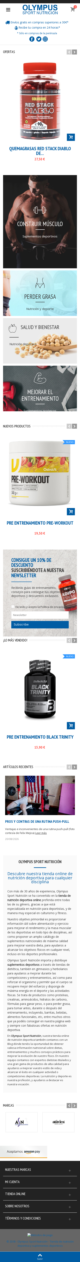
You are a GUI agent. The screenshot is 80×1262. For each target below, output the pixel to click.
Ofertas (9, 52)
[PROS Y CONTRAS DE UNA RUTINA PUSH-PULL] (40, 795)
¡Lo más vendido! (15, 640)
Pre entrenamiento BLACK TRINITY (40, 737)
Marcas (8, 1105)
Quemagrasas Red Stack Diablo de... (40, 151)
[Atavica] (58, 1122)
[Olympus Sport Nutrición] (40, 9)
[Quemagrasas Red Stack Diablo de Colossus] (40, 101)
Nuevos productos (17, 426)
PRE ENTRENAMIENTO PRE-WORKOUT (40, 523)
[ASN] (22, 1122)
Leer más (41, 833)
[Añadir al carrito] (71, 137)
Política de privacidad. (53, 607)
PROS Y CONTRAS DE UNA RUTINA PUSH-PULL (37, 821)
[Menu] (8, 9)
